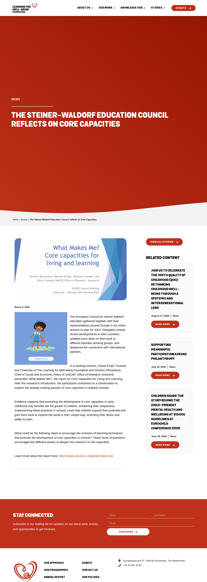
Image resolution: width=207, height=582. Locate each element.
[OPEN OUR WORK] (114, 8)
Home (15, 219)
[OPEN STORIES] (164, 8)
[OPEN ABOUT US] (92, 8)
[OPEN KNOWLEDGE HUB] (144, 8)
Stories (24, 219)
